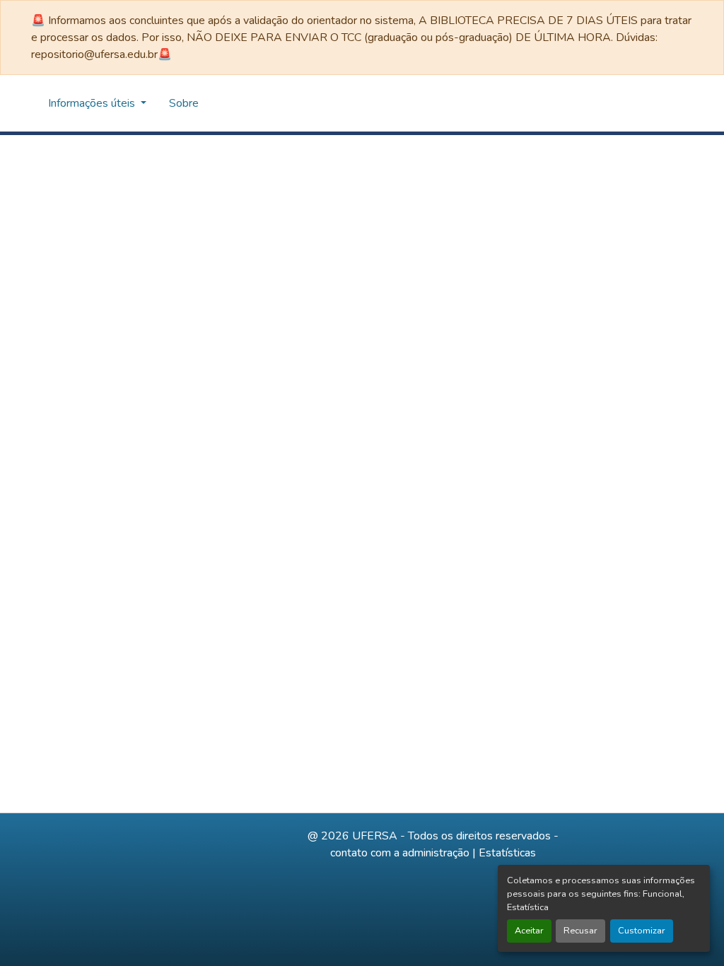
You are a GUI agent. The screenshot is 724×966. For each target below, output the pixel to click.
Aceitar (529, 930)
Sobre (184, 103)
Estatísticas (507, 853)
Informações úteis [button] (93, 103)
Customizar (641, 930)
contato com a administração (399, 853)
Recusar (580, 930)
